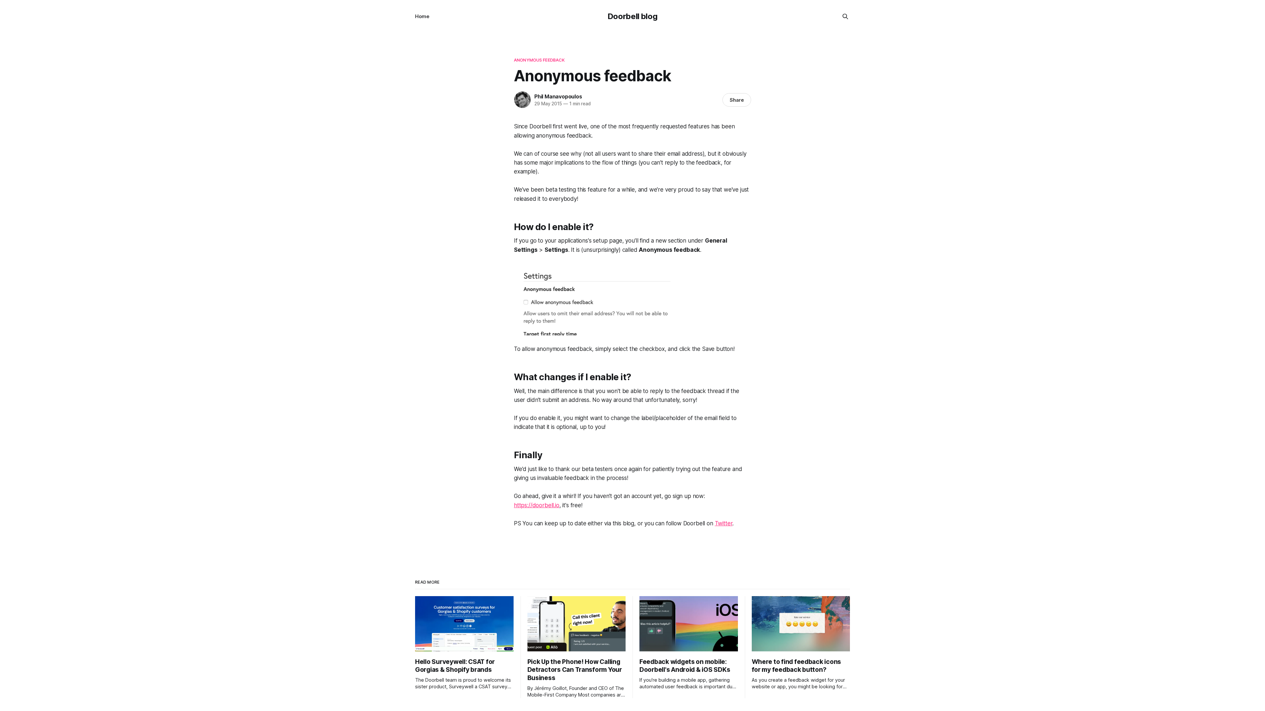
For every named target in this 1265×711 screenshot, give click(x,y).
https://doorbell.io (536, 505)
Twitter (724, 523)
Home (422, 16)
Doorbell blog (632, 16)
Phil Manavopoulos (558, 96)
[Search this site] (845, 16)
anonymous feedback (539, 60)
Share (737, 100)
